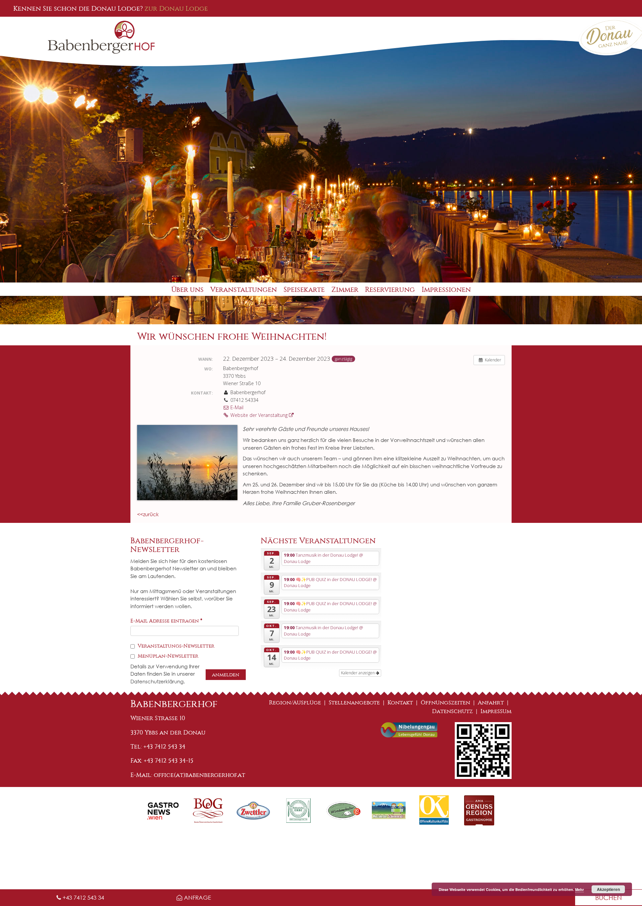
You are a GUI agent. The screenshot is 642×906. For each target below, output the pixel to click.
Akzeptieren (608, 889)
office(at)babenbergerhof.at (199, 775)
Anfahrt (491, 702)
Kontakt (400, 702)
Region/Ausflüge (295, 702)
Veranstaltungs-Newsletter (175, 646)
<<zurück (148, 514)
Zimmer (344, 290)
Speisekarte (304, 290)
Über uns (187, 290)
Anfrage (196, 897)
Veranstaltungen (243, 290)
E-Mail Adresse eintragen (166, 621)
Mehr (579, 889)
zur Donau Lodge (176, 8)
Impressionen (446, 290)
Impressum (496, 711)
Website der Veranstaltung (259, 415)
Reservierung (390, 290)
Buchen (608, 897)
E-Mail (236, 407)
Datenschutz (452, 711)
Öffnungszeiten (445, 702)
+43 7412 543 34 (82, 897)
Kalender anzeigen (358, 673)
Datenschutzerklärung (157, 681)
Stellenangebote (354, 702)
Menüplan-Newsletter (167, 656)
